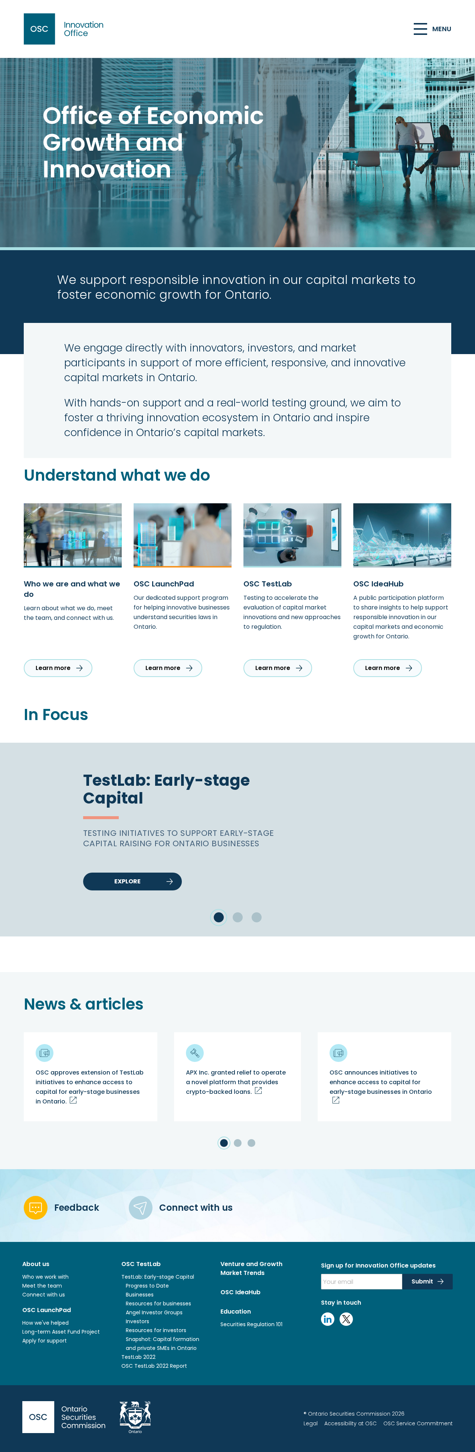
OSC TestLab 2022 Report (154, 1366)
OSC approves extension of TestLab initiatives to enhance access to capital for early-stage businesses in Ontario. (90, 1087)
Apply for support (44, 1340)
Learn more (53, 668)
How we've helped (45, 1323)
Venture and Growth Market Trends (251, 1268)
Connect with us (43, 1294)
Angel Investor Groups (154, 1312)
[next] (451, 839)
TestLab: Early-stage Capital (157, 1277)
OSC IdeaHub (240, 1292)
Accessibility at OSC (350, 1423)
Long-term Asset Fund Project (61, 1331)
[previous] (24, 839)
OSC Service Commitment (418, 1423)
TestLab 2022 (138, 1357)
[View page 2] (238, 1143)
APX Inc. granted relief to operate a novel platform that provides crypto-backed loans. (236, 1082)
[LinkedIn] (327, 1324)
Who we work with (45, 1277)
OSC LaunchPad (46, 1310)
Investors (137, 1321)
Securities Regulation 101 (251, 1324)
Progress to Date (147, 1285)
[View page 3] (251, 1143)
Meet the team (42, 1285)
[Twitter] (346, 1324)
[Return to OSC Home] (65, 29)
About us (35, 1264)
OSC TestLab (141, 1264)
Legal (311, 1423)
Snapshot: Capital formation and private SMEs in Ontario (162, 1343)
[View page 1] (224, 1143)
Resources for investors (156, 1330)
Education (235, 1311)
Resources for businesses (158, 1303)
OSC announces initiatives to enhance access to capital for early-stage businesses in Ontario (381, 1082)
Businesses (140, 1294)
